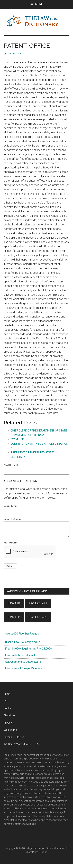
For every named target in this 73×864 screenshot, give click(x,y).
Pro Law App (38, 603)
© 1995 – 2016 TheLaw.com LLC (21, 744)
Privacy (8, 722)
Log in (43, 852)
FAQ (6, 701)
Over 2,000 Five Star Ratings (21, 633)
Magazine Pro (34, 848)
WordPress (32, 852)
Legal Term (10, 506)
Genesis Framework (57, 848)
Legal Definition (13, 519)
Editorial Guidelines (14, 737)
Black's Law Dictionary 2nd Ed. (22, 642)
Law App (14, 603)
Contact (8, 708)
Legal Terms (10, 729)
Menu (39, 4)
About (7, 694)
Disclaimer (9, 715)
